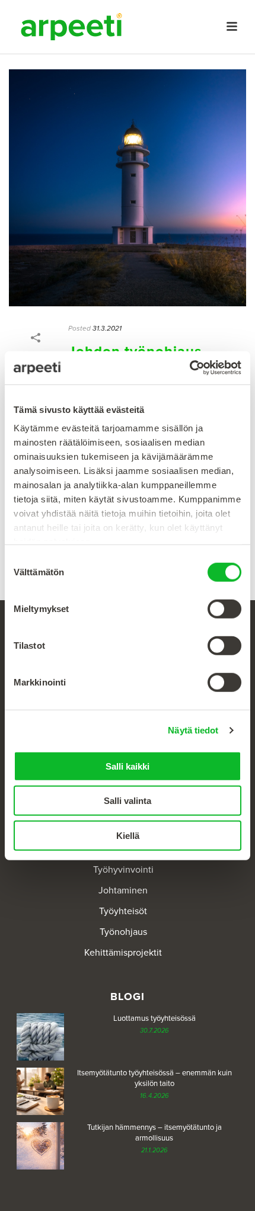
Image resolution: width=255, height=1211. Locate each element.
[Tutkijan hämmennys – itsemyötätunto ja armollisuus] (40, 1146)
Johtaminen (123, 890)
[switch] (224, 608)
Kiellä (127, 835)
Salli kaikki (127, 766)
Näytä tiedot (193, 730)
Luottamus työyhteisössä (154, 1018)
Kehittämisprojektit (123, 953)
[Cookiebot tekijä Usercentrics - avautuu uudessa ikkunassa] (189, 368)
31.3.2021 (107, 328)
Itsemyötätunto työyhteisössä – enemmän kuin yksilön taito (154, 1078)
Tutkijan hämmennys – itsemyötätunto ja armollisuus (154, 1133)
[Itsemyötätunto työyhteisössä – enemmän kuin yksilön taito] (40, 1091)
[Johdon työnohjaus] (127, 187)
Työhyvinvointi (123, 870)
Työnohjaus (123, 932)
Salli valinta (127, 801)
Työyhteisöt (123, 911)
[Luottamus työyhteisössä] (40, 1037)
